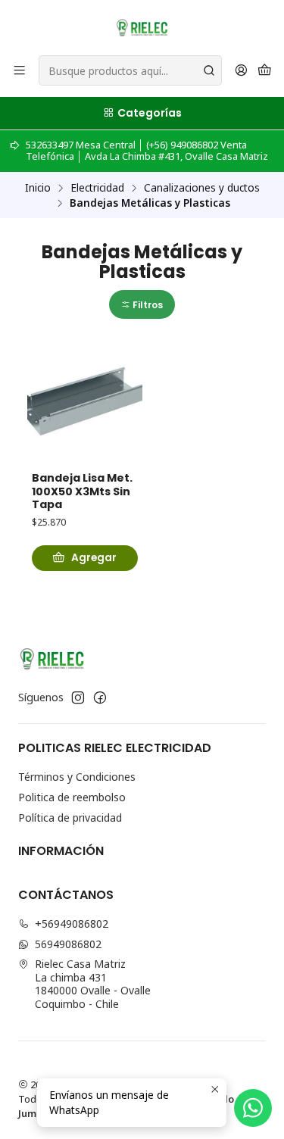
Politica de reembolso (72, 797)
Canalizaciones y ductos (202, 188)
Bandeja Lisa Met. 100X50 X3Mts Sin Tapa (82, 491)
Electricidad (97, 188)
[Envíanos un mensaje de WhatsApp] (253, 1108)
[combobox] (130, 70)
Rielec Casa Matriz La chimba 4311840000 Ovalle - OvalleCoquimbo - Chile (93, 983)
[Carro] (264, 70)
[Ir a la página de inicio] (142, 26)
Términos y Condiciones (77, 776)
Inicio (38, 188)
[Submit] (209, 70)
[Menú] (19, 70)
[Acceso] (241, 70)
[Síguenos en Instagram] (78, 697)
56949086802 (68, 944)
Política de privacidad (70, 817)
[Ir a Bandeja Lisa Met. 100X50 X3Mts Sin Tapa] (84, 403)
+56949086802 (71, 923)
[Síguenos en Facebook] (100, 697)
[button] (142, 305)
